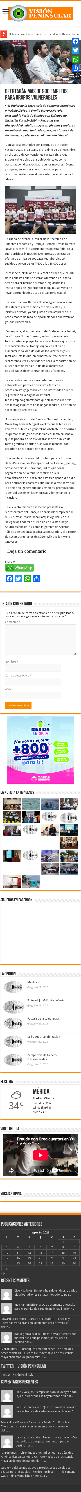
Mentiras (33, 982)
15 (63, 1252)
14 (51, 1252)
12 (29, 1252)
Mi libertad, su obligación (43, 1036)
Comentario (12, 622)
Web (8, 689)
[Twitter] (75, 50)
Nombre (11, 661)
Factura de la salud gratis (43, 1018)
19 (29, 1258)
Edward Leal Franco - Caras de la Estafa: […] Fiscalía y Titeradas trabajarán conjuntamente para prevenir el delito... (35, 1323)
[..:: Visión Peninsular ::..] (40, 12)
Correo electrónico (18, 675)
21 (51, 1258)
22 (63, 1258)
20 (40, 1258)
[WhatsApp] (75, 59)
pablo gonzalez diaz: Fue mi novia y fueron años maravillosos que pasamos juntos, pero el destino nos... (45, 1338)
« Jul (3, 1273)
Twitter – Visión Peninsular (23, 1366)
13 (40, 1252)
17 (6, 1258)
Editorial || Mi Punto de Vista (46, 1000)
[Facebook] (75, 41)
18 (18, 1258)
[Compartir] (75, 68)
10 (6, 1252)
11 (18, 1252)
